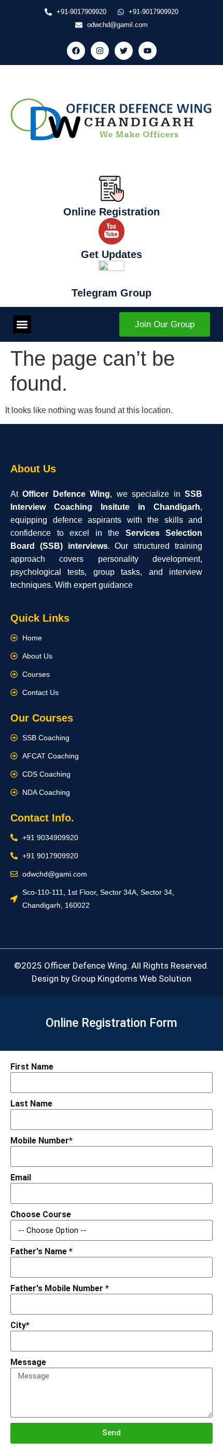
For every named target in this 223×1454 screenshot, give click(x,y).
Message (28, 1362)
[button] (22, 324)
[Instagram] (100, 51)
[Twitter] (124, 51)
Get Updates (111, 254)
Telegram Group (111, 293)
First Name (31, 1067)
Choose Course (40, 1214)
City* (20, 1325)
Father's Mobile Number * (59, 1288)
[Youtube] (147, 51)
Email (20, 1177)
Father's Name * (41, 1251)
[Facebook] (76, 51)
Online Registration (111, 211)
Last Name (31, 1104)
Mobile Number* (41, 1141)
